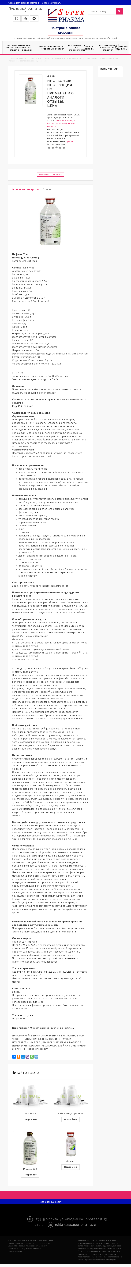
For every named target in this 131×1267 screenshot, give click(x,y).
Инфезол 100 (30, 1169)
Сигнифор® (30, 1113)
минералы (52, 126)
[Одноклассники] (18, 1057)
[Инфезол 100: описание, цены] (30, 1148)
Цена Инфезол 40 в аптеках (50, 174)
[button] (17, 18)
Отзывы (47, 189)
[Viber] (27, 1057)
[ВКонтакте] (14, 1057)
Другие (69, 141)
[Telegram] (36, 1057)
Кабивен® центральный (71, 1113)
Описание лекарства (26, 189)
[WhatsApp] (32, 1057)
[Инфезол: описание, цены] (70, 1144)
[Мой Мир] (23, 1057)
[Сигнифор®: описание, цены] (30, 1096)
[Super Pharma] (66, 15)
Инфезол (70, 1161)
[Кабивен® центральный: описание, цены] (70, 1096)
